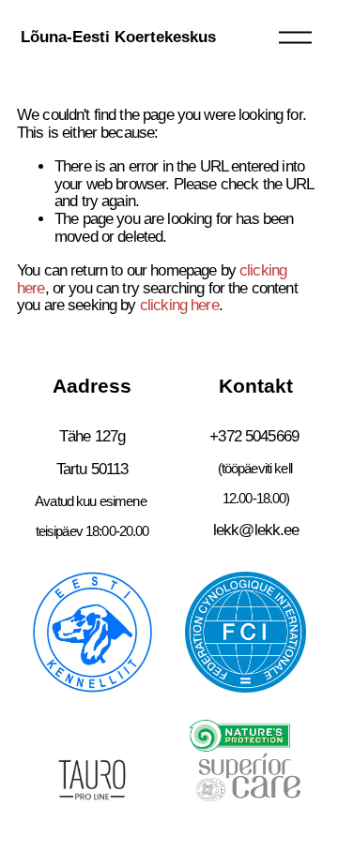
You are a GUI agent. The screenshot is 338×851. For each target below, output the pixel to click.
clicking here (179, 305)
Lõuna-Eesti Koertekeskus (118, 37)
